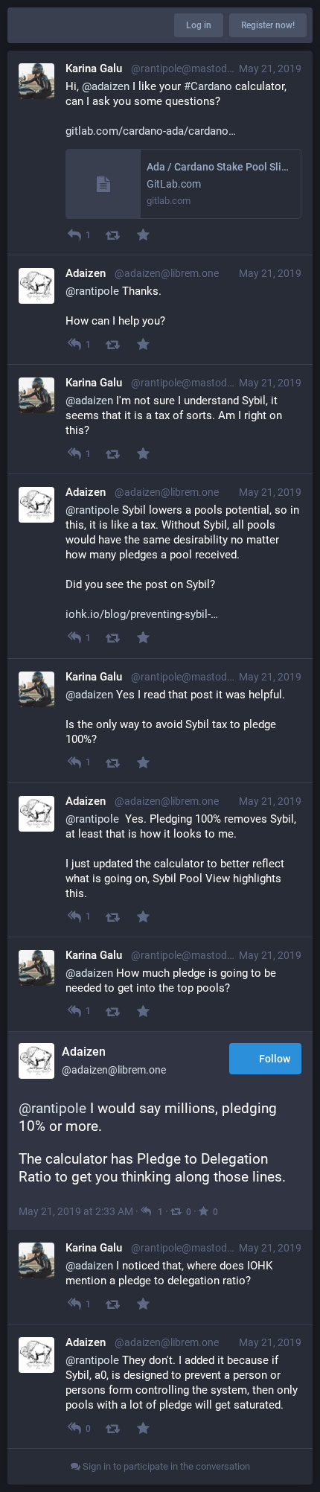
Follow (274, 1059)
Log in (198, 25)
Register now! (268, 25)
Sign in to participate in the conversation (165, 1466)
